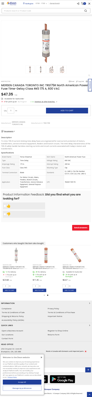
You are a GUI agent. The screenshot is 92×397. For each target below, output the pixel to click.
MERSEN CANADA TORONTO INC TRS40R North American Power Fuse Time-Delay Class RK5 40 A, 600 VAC (45, 268)
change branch (55, 3)
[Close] (41, 357)
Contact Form (7, 338)
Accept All (22, 382)
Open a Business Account (12, 331)
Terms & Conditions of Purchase (61, 312)
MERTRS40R (37, 265)
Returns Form (53, 335)
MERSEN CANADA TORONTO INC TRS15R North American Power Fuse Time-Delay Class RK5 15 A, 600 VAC (75, 268)
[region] (22, 374)
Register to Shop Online (58, 331)
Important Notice (55, 316)
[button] (44, 295)
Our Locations (7, 335)
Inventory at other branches (45, 102)
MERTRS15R (67, 265)
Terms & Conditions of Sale (13, 312)
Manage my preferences (22, 388)
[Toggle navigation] (2, 3)
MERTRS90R (7, 265)
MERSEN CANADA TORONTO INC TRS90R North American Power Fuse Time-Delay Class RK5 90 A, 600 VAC (15, 268)
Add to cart (67, 110)
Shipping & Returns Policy (13, 316)
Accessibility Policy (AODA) (13, 320)
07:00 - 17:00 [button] (40, 3)
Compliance (7, 309)
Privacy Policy (53, 309)
